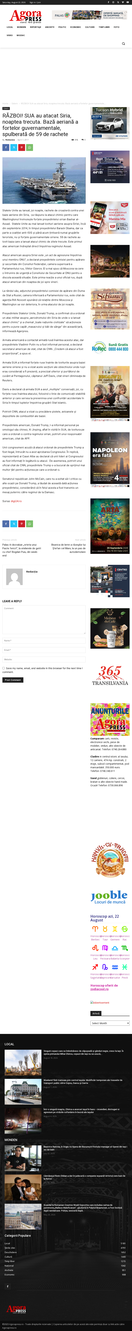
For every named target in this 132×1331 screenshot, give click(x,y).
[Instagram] (113, 2)
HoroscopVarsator (115, 975)
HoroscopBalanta (115, 956)
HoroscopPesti (125, 975)
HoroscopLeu (95, 956)
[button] (123, 44)
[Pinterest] (21, 147)
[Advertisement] (66, 73)
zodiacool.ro (99, 989)
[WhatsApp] (29, 147)
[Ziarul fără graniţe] (26, 14)
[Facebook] (109, 2)
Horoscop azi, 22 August (104, 918)
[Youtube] (128, 2)
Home (5, 103)
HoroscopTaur (105, 937)
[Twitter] (118, 2)
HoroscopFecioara (105, 956)
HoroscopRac (125, 937)
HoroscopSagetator (95, 975)
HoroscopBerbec (95, 937)
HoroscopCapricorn (105, 975)
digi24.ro (16, 501)
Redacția (10, 139)
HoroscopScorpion (125, 956)
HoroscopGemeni (115, 937)
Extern (15, 103)
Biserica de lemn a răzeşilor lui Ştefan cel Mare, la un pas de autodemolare (68, 548)
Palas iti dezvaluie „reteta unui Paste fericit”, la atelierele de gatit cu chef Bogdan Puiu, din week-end (21, 550)
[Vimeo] (123, 2)
